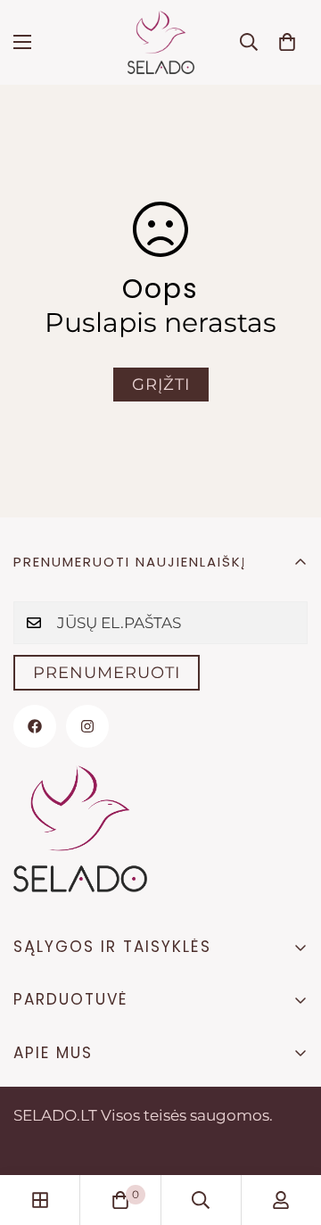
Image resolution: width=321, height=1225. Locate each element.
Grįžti (161, 384)
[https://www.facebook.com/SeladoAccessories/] (34, 726)
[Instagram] (87, 726)
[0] (287, 41)
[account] (281, 1200)
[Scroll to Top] (289, 1130)
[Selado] (161, 42)
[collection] (40, 1200)
